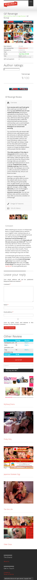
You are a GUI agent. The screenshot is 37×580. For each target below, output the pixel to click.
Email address (8, 312)
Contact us (7, 572)
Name (6, 305)
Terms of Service (9, 574)
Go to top (18, 360)
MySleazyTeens (9, 404)
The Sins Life (8, 509)
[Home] (11, 7)
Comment (7, 284)
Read (26, 343)
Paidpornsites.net (23, 48)
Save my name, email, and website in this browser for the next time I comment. (18, 323)
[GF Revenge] (18, 42)
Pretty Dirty (8, 439)
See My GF (8, 266)
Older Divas (8, 544)
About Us (6, 561)
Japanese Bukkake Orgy (12, 474)
